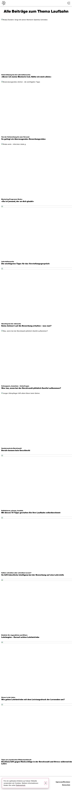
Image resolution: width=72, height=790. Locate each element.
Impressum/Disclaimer (63, 782)
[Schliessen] (45, 783)
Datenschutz (66, 785)
